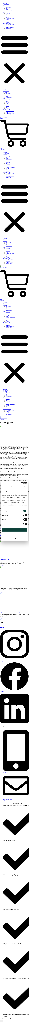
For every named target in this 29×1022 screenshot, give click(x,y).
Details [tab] (10, 486)
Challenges (8, 7)
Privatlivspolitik (3, 624)
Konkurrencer (6, 4)
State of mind (9, 10)
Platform (5, 5)
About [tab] (25, 486)
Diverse (7, 22)
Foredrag (8, 13)
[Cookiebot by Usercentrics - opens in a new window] (21, 483)
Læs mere (2, 565)
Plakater (7, 19)
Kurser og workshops (10, 18)
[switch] (25, 515)
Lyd (6, 8)
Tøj (6, 20)
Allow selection (14, 534)
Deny (14, 538)
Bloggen (5, 3)
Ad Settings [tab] (18, 486)
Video (7, 9)
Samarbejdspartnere (10, 27)
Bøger (7, 14)
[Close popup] (1, 1021)
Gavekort (8, 15)
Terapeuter (8, 25)
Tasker (7, 17)
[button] (14, 59)
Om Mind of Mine (7, 23)
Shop (4, 12)
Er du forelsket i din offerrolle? (7, 586)
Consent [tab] (4, 486)
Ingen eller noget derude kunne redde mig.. (10, 612)
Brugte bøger (8, 28)
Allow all (14, 529)
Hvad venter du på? (5, 559)
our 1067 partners (10, 494)
